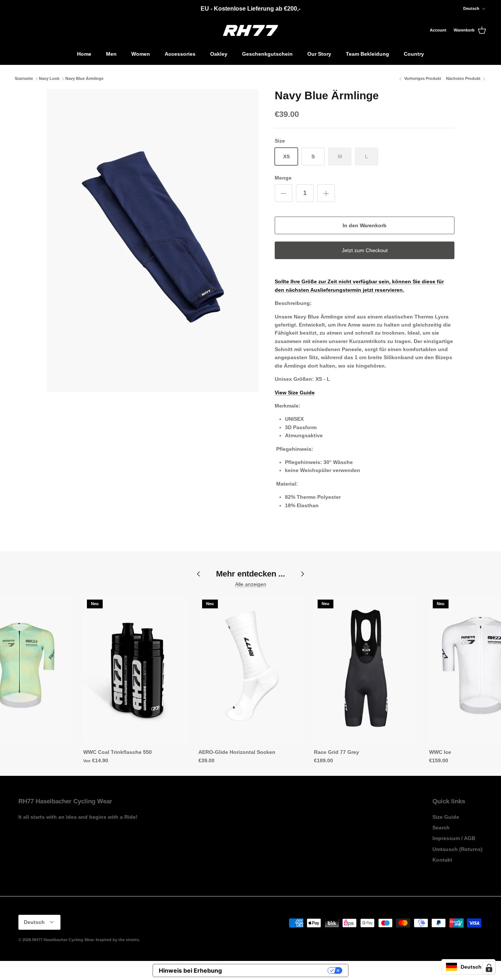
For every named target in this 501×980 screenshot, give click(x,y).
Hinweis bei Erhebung (190, 970)
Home (84, 54)
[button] (468, 967)
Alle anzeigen (250, 584)
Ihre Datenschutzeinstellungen (278, 970)
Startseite (24, 79)
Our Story (319, 54)
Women (140, 54)
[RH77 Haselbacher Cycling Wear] (250, 30)
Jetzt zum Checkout (365, 250)
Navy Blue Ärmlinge (84, 79)
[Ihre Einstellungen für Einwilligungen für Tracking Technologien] (489, 968)
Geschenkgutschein (267, 54)
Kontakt (442, 860)
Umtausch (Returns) (457, 849)
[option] (153, 240)
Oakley (218, 54)
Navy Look (49, 79)
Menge (283, 178)
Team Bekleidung (367, 54)
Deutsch (471, 8)
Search (441, 827)
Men (111, 54)
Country (414, 54)
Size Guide (445, 817)
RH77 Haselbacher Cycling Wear (63, 939)
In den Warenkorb (365, 225)
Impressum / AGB (453, 838)
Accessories (180, 54)
